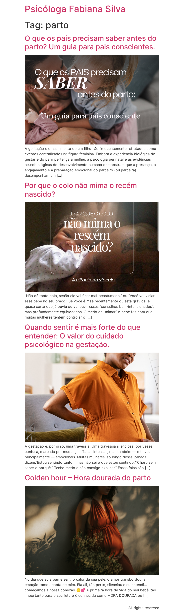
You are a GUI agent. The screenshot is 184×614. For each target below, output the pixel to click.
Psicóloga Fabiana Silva (75, 8)
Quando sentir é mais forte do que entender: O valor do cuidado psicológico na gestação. (82, 336)
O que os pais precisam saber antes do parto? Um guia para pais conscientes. (90, 42)
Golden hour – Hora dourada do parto (88, 477)
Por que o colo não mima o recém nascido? (81, 189)
